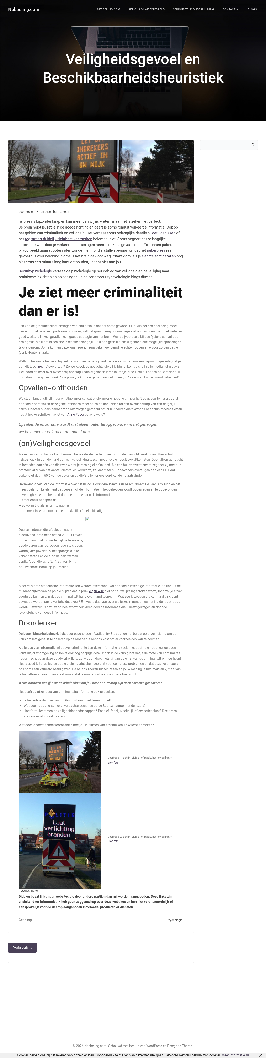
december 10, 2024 (57, 211)
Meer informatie (233, 1055)
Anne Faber (75, 415)
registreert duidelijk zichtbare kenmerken (58, 239)
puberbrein (156, 250)
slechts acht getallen (159, 256)
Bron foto (113, 762)
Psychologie (174, 920)
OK (247, 1055)
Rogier (29, 211)
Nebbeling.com (23, 9)
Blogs (252, 9)
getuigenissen (163, 233)
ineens (42, 366)
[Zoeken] (253, 145)
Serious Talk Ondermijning (193, 9)
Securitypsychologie (35, 271)
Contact (229, 9)
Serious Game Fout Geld (146, 9)
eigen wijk (96, 591)
